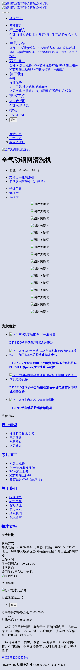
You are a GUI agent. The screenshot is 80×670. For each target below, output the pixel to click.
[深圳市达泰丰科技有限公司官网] (40, 6)
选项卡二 (15, 192)
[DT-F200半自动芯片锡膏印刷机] (32, 399)
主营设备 (15, 138)
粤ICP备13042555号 (15, 657)
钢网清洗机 (17, 142)
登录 (12, 18)
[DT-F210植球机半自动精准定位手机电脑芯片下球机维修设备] (43, 379)
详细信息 (15, 188)
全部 (12, 34)
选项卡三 (15, 196)
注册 (19, 18)
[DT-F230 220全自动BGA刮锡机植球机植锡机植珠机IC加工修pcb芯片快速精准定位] (43, 354)
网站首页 (15, 25)
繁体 (13, 119)
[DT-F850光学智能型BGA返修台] (32, 334)
